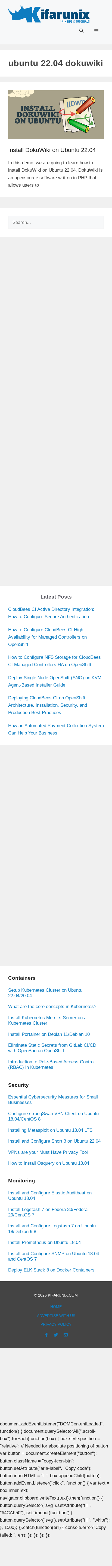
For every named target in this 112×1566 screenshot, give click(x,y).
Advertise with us (56, 1315)
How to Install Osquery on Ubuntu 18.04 (48, 1163)
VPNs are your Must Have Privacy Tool (48, 1152)
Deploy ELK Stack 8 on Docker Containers (51, 1270)
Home (56, 1306)
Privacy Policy (56, 1324)
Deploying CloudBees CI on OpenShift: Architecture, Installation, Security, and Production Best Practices (47, 705)
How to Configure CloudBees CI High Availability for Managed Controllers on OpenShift (47, 637)
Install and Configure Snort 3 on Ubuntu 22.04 (54, 1141)
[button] (81, 31)
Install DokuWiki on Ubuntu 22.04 (52, 150)
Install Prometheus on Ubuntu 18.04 (44, 1242)
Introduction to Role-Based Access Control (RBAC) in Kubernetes (51, 1064)
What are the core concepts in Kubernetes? (52, 1006)
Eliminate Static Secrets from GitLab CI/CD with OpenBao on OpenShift (52, 1048)
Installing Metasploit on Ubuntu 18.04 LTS (50, 1130)
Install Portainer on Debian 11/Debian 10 (49, 1034)
